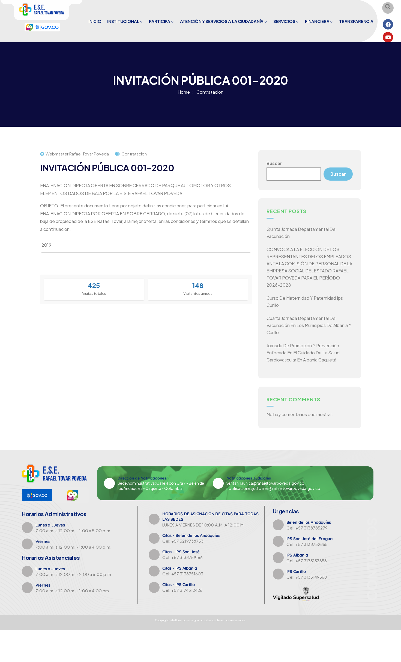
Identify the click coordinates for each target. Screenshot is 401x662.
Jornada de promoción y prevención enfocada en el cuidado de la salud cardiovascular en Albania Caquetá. (303, 353)
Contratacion (209, 92)
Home (184, 92)
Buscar (274, 163)
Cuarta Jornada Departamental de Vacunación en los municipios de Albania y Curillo (309, 325)
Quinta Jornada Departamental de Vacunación (301, 232)
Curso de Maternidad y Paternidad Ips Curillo (305, 301)
